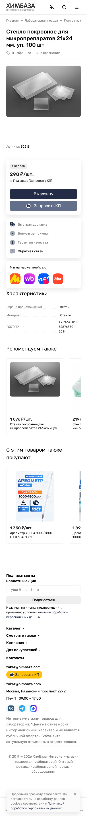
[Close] (75, 794)
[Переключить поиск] (64, 7)
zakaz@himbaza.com (23, 667)
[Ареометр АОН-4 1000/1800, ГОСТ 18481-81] (35, 496)
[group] (43, 103)
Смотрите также (21, 635)
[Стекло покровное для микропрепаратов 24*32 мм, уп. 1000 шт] (35, 387)
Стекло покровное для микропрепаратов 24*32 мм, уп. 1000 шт (34, 426)
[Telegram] (22, 708)
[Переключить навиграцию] (77, 7)
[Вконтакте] (11, 708)
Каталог (13, 628)
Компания (15, 643)
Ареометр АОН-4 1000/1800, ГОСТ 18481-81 (31, 535)
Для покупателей (21, 650)
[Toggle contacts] (52, 7)
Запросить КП (47, 205)
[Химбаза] (20, 7)
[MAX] (33, 708)
